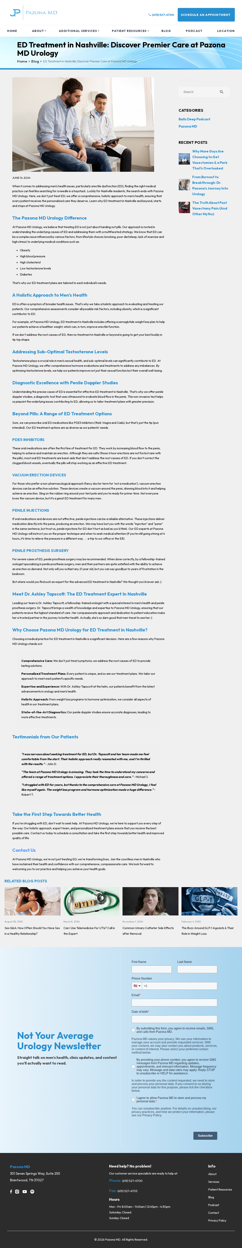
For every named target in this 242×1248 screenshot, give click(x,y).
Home (12, 31)
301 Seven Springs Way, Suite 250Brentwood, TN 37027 (35, 1176)
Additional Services (78, 31)
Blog (166, 31)
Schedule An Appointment (206, 15)
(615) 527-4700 (163, 15)
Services (213, 1182)
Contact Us (24, 850)
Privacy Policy (217, 1220)
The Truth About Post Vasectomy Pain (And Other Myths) (209, 208)
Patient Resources (129, 31)
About (38, 31)
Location (226, 31)
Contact (213, 1213)
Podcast (194, 31)
